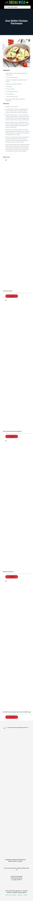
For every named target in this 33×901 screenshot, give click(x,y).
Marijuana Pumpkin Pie (8, 571)
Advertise (20, 895)
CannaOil (12, 94)
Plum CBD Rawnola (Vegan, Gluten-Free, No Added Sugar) (17, 712)
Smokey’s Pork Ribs (7, 291)
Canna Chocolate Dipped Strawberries (12, 431)
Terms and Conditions (11, 895)
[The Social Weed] (16, 2)
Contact (25, 895)
